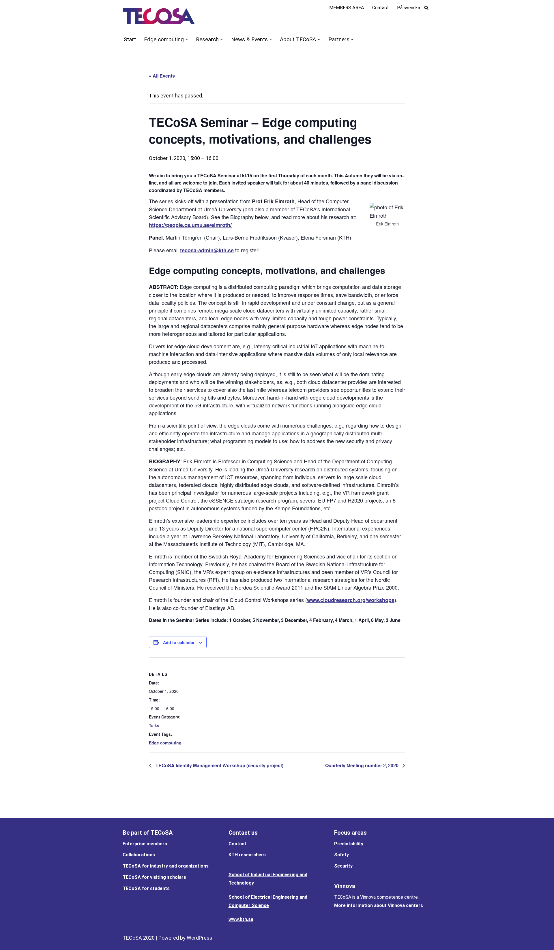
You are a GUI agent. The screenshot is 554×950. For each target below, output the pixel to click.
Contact (380, 7)
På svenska (408, 7)
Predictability (348, 843)
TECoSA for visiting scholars (154, 877)
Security (343, 866)
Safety (341, 854)
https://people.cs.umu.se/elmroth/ (190, 225)
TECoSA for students (146, 888)
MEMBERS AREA (346, 7)
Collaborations (139, 854)
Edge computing (165, 743)
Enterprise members (145, 843)
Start (130, 39)
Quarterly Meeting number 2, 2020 (362, 765)
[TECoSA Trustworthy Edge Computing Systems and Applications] (159, 16)
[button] (186, 39)
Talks (154, 725)
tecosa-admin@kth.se (207, 250)
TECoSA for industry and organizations (166, 866)
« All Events (162, 75)
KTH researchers (247, 854)
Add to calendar (178, 642)
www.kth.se (241, 919)
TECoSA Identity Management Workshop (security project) (218, 765)
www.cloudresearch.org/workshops (350, 600)
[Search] (426, 7)
